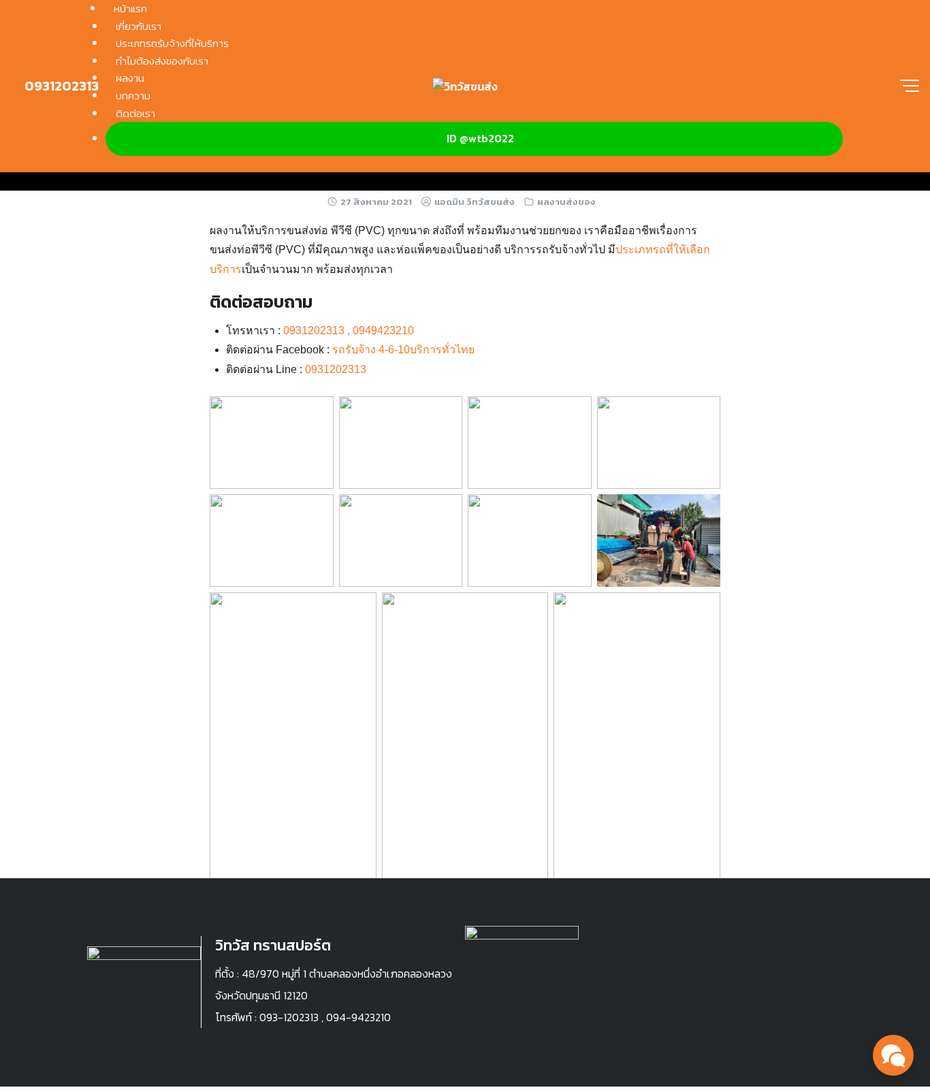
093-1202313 (289, 1017)
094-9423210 (358, 1017)
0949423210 (383, 330)
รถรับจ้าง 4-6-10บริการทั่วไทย (403, 349)
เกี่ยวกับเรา (138, 26)
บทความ (133, 95)
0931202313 (60, 86)
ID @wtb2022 (480, 138)
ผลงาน (130, 78)
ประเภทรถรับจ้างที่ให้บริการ (172, 43)
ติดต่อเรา (135, 113)
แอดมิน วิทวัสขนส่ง (474, 201)
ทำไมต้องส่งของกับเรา (162, 61)
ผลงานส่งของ (566, 201)
